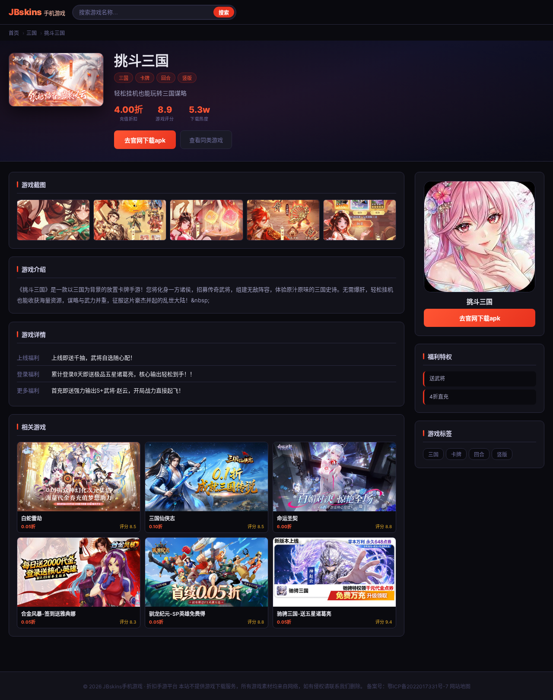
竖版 (187, 78)
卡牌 (144, 78)
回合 (166, 78)
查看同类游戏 (206, 139)
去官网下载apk (144, 140)
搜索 (224, 13)
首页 (14, 33)
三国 (31, 33)
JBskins (37, 12)
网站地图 (460, 686)
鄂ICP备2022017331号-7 (418, 686)
